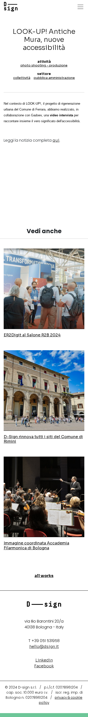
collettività (21, 78)
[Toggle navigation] (80, 6)
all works (44, 575)
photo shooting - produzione (44, 65)
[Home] (11, 7)
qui (56, 140)
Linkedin (44, 660)
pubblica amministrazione (54, 78)
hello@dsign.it (44, 646)
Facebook (44, 666)
